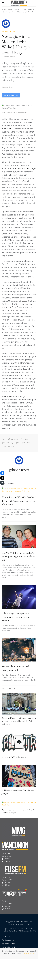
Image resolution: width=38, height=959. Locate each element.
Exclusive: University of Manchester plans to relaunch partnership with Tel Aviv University (19, 721)
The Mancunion (26, 922)
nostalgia (14, 439)
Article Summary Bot (11, 95)
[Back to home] (19, 3)
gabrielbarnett (10, 56)
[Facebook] (2, 473)
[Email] (2, 483)
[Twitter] (2, 478)
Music (11, 87)
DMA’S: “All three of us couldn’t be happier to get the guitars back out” (18, 556)
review (25, 439)
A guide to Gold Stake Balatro (14, 757)
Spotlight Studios (23, 924)
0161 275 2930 (11, 929)
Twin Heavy (8, 443)
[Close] (34, 953)
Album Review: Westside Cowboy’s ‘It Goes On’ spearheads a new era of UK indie (19, 501)
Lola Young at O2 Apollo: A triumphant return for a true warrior (16, 617)
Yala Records (9, 446)
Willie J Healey (24, 443)
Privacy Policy (29, 953)
